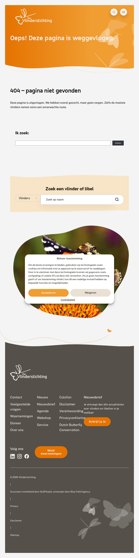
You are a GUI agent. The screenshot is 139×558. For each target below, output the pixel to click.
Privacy (14, 506)
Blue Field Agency (80, 491)
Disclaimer (16, 520)
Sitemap (14, 535)
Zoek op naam (55, 199)
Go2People (46, 491)
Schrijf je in (97, 421)
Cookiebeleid (68, 299)
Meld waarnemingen (51, 452)
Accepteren (48, 292)
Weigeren (90, 292)
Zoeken (118, 143)
